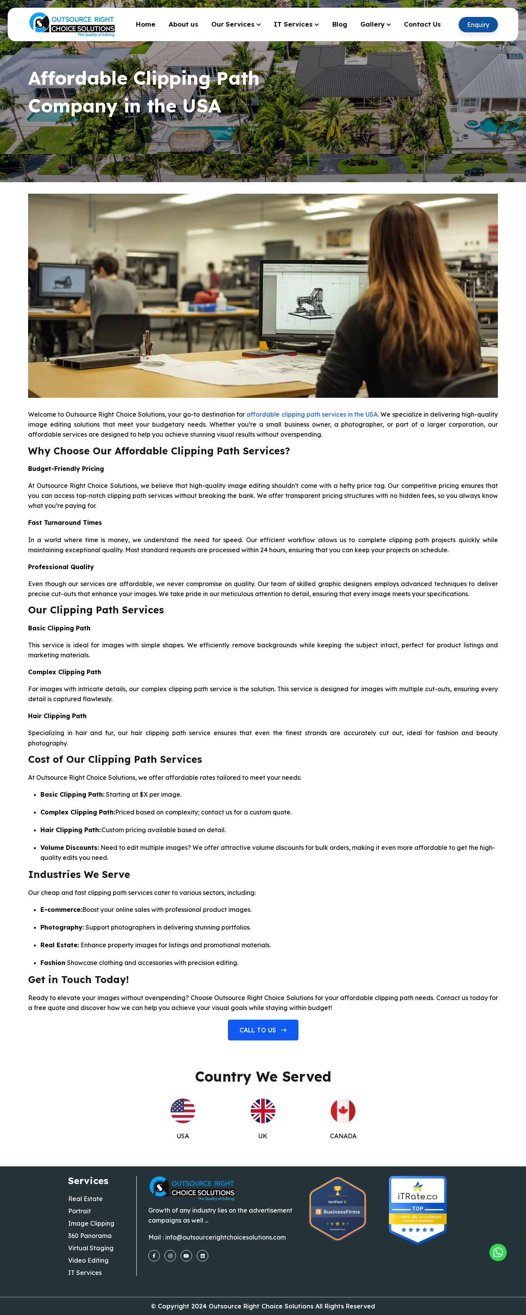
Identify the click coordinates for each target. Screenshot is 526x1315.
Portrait (79, 1211)
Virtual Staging (91, 1248)
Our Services (233, 24)
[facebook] (154, 1255)
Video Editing (88, 1260)
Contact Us (422, 24)
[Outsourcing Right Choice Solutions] (498, 1252)
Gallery (372, 24)
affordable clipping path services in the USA (312, 414)
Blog (339, 24)
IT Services (293, 24)
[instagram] (170, 1255)
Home (146, 24)
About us (183, 24)
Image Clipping (91, 1223)
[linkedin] (202, 1255)
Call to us (259, 1030)
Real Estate (85, 1199)
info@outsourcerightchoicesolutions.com (225, 1237)
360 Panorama (90, 1236)
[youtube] (186, 1255)
